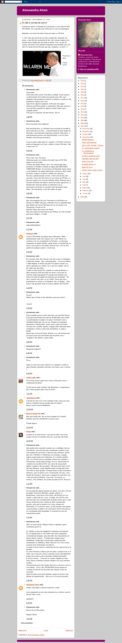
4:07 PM (29, 218)
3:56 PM (29, 151)
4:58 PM (29, 342)
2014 (82, 106)
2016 (82, 101)
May (84, 182)
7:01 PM (29, 619)
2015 (82, 103)
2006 (82, 197)
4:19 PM (29, 288)
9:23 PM (29, 603)
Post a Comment (27, 623)
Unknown (29, 233)
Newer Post (22, 630)
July (84, 176)
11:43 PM (29, 427)
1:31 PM (29, 517)
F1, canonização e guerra (90, 148)
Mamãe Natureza (88, 139)
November (86, 131)
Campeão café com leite (90, 159)
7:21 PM (29, 394)
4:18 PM (29, 252)
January (85, 193)
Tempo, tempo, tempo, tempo (92, 170)
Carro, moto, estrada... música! (92, 145)
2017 (82, 98)
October (85, 134)
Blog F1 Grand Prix (33, 413)
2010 (82, 118)
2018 (82, 95)
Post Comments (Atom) (36, 635)
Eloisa (28, 431)
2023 (82, 86)
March (84, 188)
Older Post (69, 630)
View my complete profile (89, 69)
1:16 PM (29, 484)
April (84, 185)
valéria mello (31, 377)
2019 (82, 92)
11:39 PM (29, 409)
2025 (82, 84)
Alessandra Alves (35, 10)
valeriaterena (31, 398)
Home (46, 630)
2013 (82, 109)
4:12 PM (29, 229)
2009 (82, 120)
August (85, 174)
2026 (82, 81)
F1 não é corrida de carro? (91, 156)
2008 (82, 123)
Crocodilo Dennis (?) (89, 164)
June (84, 179)
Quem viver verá (87, 161)
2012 (82, 112)
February (85, 190)
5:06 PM (29, 353)
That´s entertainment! (89, 142)
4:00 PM (29, 193)
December (86, 129)
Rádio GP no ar (87, 167)
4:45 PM (29, 580)
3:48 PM (29, 117)
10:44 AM (29, 441)
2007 (82, 126)
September (86, 137)
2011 (82, 115)
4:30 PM (29, 308)
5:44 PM (29, 373)
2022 (82, 89)
